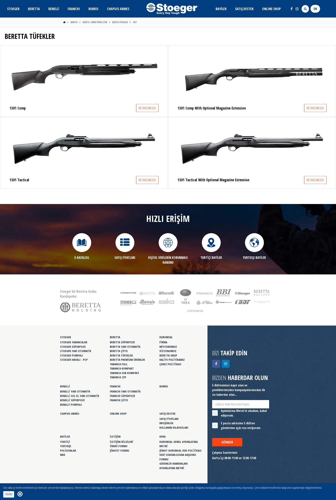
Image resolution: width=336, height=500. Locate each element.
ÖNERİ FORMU (118, 446)
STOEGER (13, 8)
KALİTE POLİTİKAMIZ (172, 360)
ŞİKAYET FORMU (119, 450)
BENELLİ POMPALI (71, 404)
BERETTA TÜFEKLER (120, 22)
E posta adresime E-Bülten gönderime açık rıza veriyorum (240, 425)
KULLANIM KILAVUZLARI (173, 427)
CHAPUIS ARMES (118, 8)
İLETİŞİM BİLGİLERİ (121, 442)
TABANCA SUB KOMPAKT (124, 373)
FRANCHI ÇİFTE (119, 400)
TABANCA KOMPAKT (122, 368)
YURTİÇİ (65, 442)
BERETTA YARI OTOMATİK (125, 347)
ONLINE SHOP (271, 8)
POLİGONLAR (68, 450)
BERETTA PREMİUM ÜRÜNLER (127, 360)
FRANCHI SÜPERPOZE (122, 396)
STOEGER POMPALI (71, 355)
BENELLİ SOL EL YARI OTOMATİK (79, 396)
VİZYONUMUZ (167, 351)
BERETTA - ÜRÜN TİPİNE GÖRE (95, 22)
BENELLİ (53, 8)
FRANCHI (74, 8)
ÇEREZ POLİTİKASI (170, 364)
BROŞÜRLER (166, 423)
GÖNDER (227, 442)
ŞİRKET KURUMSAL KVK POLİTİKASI (180, 450)
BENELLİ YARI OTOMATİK (75, 391)
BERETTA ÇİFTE (119, 351)
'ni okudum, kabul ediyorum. (244, 413)
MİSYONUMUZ (168, 347)
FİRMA (163, 342)
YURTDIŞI (65, 446)
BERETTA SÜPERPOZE (122, 342)
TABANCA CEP (118, 377)
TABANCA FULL (119, 364)
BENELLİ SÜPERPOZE (72, 400)
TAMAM (8, 494)
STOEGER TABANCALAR (73, 342)
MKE (62, 455)
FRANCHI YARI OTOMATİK (125, 391)
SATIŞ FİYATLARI (168, 419)
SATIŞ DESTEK (244, 8)
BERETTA (34, 8)
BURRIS (93, 8)
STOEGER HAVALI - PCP (74, 360)
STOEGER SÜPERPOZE (73, 347)
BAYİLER (221, 8)
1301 (135, 22)
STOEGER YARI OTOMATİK (75, 351)
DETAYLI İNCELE (147, 108)
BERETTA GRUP (168, 355)
